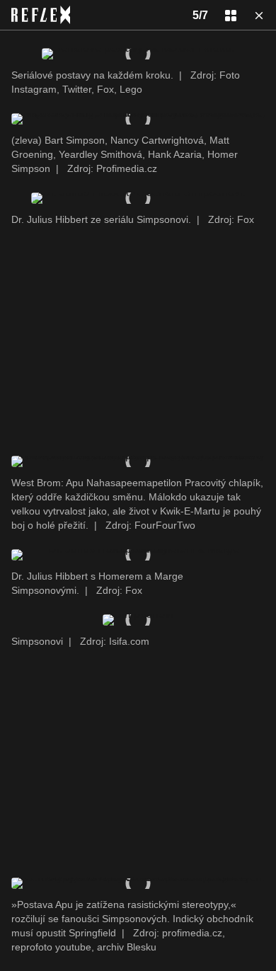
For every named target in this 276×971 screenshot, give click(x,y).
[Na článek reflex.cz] (40, 15)
